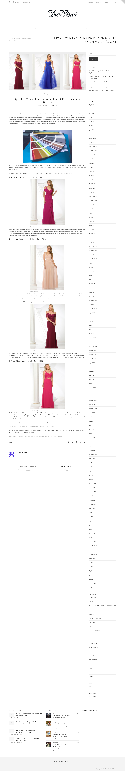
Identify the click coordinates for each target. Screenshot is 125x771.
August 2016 (92, 558)
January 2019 (92, 438)
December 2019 (92, 396)
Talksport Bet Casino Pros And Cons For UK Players (101, 87)
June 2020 (91, 371)
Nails (90, 639)
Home (10, 39)
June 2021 (91, 321)
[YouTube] (15, 2)
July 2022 (91, 267)
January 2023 (92, 242)
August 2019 (92, 413)
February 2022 (92, 288)
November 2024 (93, 151)
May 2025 (91, 126)
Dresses (91, 602)
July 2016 (91, 562)
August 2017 (92, 508)
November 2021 (93, 300)
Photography (93, 643)
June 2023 (91, 221)
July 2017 (91, 512)
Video (90, 672)
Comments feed (92, 693)
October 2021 (92, 304)
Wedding (92, 676)
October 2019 (92, 404)
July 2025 (91, 117)
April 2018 (91, 475)
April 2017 (91, 525)
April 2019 (91, 429)
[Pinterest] (20, 2)
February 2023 (92, 238)
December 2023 (93, 196)
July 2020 (91, 367)
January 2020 (92, 392)
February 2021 (92, 338)
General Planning (95, 618)
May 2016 (91, 571)
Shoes (90, 651)
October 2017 (92, 500)
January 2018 (92, 488)
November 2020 (93, 350)
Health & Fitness (94, 631)
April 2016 (91, 575)
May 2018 (91, 471)
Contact (99, 2)
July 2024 (91, 167)
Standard (40, 105)
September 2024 (93, 159)
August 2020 (92, 363)
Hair (90, 626)
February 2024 (92, 188)
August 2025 (92, 113)
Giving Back (92, 622)
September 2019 (93, 408)
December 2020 (93, 346)
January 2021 (92, 342)
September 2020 (93, 359)
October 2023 (92, 205)
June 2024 (91, 171)
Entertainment (94, 606)
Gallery (91, 614)
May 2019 (91, 425)
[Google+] (13, 2)
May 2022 (91, 275)
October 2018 (92, 450)
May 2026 (91, 105)
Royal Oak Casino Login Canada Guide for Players (101, 90)
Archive (108, 2)
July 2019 (91, 417)
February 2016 (92, 583)
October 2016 (92, 550)
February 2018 (92, 483)
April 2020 (91, 379)
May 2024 (91, 176)
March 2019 (92, 433)
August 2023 (92, 213)
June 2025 (91, 121)
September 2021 (93, 309)
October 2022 (92, 255)
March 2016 (92, 579)
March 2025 (92, 134)
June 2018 (91, 467)
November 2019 (93, 400)
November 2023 (93, 200)
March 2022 (92, 284)
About (90, 2)
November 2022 (93, 250)
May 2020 (91, 375)
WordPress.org (92, 696)
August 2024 (92, 163)
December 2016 (92, 542)
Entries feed (92, 690)
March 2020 (92, 383)
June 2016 (91, 567)
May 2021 (91, 325)
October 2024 (92, 155)
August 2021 (92, 313)
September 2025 (93, 109)
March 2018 (92, 479)
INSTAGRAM (67, 762)
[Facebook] (9, 2)
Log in (90, 686)
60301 (41, 177)
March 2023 (92, 234)
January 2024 (92, 192)
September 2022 (93, 259)
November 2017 (93, 496)
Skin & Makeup (93, 656)
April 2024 (91, 180)
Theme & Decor (93, 660)
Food (90, 610)
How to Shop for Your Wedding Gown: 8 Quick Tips (61, 736)
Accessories (92, 597)
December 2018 (92, 442)
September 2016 (93, 554)
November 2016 (93, 546)
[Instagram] (17, 2)
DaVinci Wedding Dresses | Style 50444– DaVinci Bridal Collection (66, 469)
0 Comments (19, 717)
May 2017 (91, 521)
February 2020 (92, 388)
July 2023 (91, 217)
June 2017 (91, 517)
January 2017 (92, 537)
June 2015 (91, 587)
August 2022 (92, 263)
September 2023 (93, 209)
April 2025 (91, 130)
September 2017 (93, 504)
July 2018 (91, 463)
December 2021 (92, 296)
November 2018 (93, 446)
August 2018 (92, 458)
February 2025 (92, 138)
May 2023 (91, 225)
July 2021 (91, 317)
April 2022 (91, 279)
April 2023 (91, 230)
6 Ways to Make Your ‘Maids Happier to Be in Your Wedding (28, 469)
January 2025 (92, 142)
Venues (91, 668)
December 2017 (92, 492)
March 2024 (92, 184)
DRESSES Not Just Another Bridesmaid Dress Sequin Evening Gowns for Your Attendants (31, 426)
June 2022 (91, 271)
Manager (55, 105)
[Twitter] (11, 2)
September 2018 (93, 454)
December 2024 (93, 146)
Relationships (93, 647)
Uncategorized (47, 94)
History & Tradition (95, 635)
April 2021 (91, 329)
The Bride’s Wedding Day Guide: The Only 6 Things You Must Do (60, 726)
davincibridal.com (34, 226)
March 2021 (92, 334)
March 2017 (92, 529)
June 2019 (91, 421)
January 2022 (92, 292)
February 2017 (92, 533)
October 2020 (92, 354)
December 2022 (93, 246)
